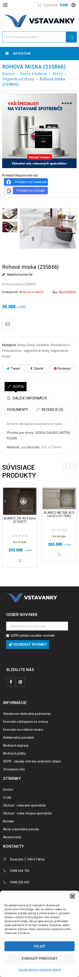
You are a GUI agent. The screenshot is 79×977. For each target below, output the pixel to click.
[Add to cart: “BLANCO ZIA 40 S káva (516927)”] (19, 559)
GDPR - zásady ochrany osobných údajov (32, 761)
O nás (7, 797)
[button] (72, 896)
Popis (18, 387)
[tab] (16, 386)
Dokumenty (17, 410)
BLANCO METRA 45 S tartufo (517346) (59, 514)
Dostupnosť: (10, 292)
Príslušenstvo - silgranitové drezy (26, 350)
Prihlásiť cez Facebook (31, 182)
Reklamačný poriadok (18, 737)
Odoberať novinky (29, 644)
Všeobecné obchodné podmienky (27, 714)
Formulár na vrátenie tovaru (23, 729)
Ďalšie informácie (29, 398)
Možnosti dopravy (16, 745)
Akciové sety (12, 837)
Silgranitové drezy (18, 79)
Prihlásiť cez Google (31, 190)
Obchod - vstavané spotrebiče (24, 805)
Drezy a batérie (33, 73)
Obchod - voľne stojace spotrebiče (27, 813)
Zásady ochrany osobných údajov (39, 969)
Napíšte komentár (20, 274)
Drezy (58, 73)
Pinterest (64, 368)
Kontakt (8, 821)
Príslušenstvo (60, 345)
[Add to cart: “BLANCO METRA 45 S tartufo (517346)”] (59, 554)
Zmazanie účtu (14, 769)
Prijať (39, 946)
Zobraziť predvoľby (39, 958)
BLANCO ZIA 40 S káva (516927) (20, 520)
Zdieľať (38, 368)
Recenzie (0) (52, 410)
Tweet (15, 368)
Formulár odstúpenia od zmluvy (25, 721)
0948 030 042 (19, 882)
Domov (8, 73)
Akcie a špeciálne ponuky (21, 829)
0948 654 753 (19, 871)
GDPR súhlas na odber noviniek (33, 635)
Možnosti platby (14, 753)
